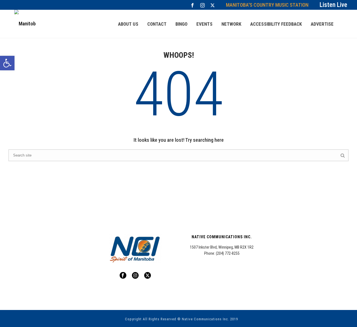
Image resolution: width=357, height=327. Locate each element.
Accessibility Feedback (276, 24)
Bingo (181, 24)
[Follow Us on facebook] (123, 275)
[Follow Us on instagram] (135, 275)
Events (204, 24)
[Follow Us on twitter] (147, 275)
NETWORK (231, 24)
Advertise (322, 24)
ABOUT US (128, 24)
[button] (7, 63)
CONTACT (157, 24)
